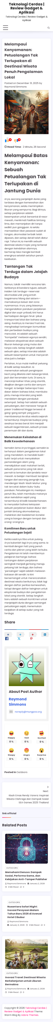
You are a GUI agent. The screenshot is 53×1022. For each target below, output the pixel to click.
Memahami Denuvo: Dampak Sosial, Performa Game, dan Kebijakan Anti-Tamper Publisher (26, 876)
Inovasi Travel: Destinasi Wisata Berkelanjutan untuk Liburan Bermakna (25, 981)
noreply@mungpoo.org (28, 711)
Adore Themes (29, 1015)
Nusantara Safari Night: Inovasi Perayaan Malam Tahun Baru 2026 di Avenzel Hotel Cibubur (24, 912)
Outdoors (21, 772)
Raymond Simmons (15, 86)
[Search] (48, 28)
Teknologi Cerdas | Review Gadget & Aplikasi (26, 8)
